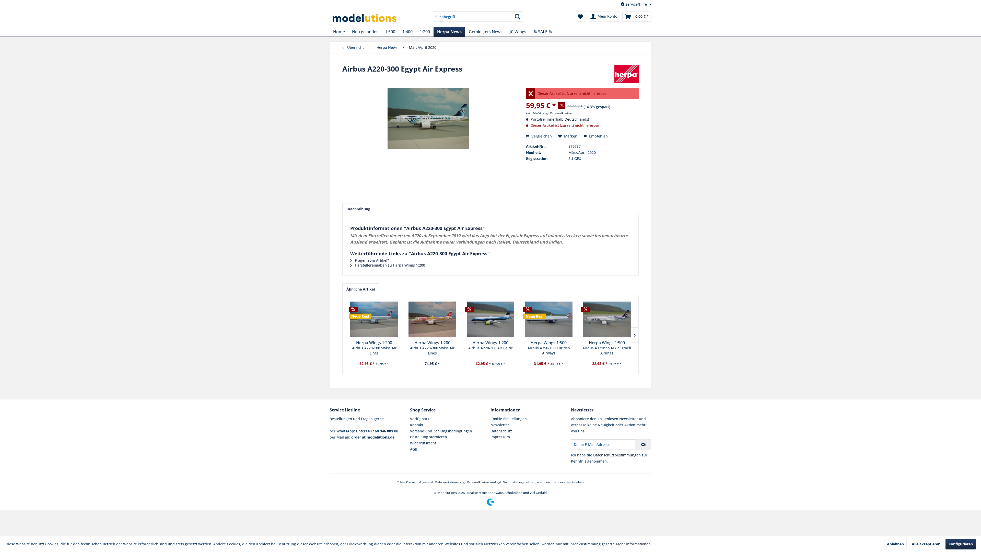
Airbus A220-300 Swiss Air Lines (432, 350)
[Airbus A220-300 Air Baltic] (490, 319)
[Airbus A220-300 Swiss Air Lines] (432, 319)
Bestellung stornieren (428, 436)
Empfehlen (598, 136)
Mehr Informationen (633, 544)
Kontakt (416, 424)
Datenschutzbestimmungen (617, 455)
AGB (413, 449)
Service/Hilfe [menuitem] (636, 4)
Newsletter (500, 424)
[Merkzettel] (580, 17)
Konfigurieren (961, 544)
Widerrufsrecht (423, 443)
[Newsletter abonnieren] (643, 444)
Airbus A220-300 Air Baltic (490, 348)
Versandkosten (478, 482)
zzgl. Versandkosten (557, 113)
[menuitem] (478, 17)
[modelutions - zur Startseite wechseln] (365, 18)
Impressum (500, 436)
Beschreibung (358, 208)
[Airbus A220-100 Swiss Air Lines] (374, 319)
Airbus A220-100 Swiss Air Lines (374, 350)
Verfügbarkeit (422, 418)
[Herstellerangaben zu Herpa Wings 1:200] (626, 74)
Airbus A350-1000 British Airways (549, 350)
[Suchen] (517, 17)
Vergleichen (541, 136)
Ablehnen (895, 544)
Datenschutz (501, 431)
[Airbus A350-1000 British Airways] (548, 319)
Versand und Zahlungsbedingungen (441, 431)
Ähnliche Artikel (360, 289)
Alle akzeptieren (926, 544)
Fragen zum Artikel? (371, 260)
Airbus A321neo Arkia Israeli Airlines (606, 350)
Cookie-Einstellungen (509, 418)
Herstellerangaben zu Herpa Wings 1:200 (389, 265)
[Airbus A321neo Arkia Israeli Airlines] (606, 319)
